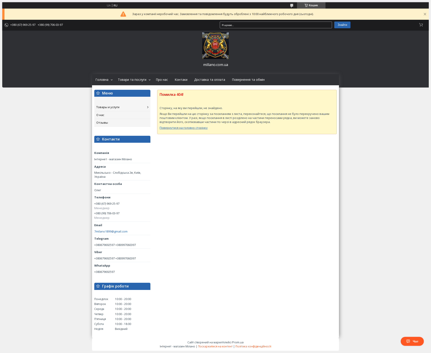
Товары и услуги (107, 107)
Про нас (162, 80)
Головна (101, 80)
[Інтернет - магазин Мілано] (215, 45)
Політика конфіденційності (253, 346)
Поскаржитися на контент (215, 346)
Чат (415, 341)
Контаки (181, 80)
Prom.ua (238, 342)
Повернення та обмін (248, 80)
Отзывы (102, 123)
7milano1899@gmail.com (111, 231)
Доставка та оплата (209, 80)
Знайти (342, 24)
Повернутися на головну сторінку (184, 128)
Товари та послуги (132, 80)
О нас (100, 115)
